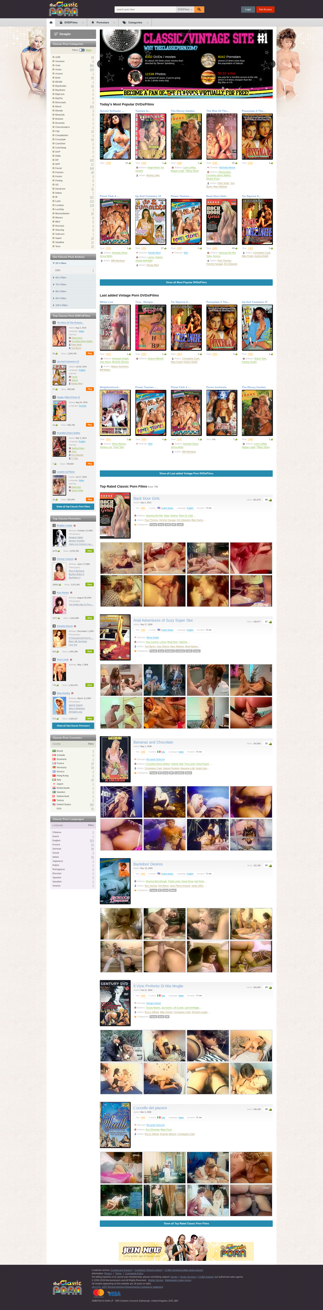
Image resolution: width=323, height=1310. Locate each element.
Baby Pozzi (166, 1129)
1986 (143, 752)
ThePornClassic (63, 9)
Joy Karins (166, 1007)
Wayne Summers (119, 366)
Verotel (174, 1277)
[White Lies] (115, 328)
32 (92, 779)
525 (92, 840)
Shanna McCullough (156, 881)
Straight (64, 34)
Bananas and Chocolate (153, 742)
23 (92, 767)
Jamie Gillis (197, 885)
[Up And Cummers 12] (150, 222)
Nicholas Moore (227, 167)
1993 (250, 163)
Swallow (170, 651)
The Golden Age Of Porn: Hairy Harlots (86, 604)
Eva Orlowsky (152, 1129)
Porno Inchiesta (216, 387)
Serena (216, 256)
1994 (143, 248)
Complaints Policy (134, 1273)
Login (248, 9)
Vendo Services (188, 1277)
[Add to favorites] (127, 116)
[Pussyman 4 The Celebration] (257, 136)
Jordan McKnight (144, 260)
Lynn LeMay (189, 167)
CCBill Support (205, 1277)
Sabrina (183, 642)
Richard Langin (199, 1012)
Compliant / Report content (148, 1270)
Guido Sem (201, 768)
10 (199, 94)
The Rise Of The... (217, 110)
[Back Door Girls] (221, 222)
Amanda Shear (119, 252)
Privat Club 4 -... (110, 196)
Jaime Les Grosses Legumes (82, 544)
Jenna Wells (106, 256)
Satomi (75, 380)
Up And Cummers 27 (255, 301)
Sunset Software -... (112, 110)
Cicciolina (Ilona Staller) (82, 341)
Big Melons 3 (74, 577)
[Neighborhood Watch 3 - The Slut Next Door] (115, 413)
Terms (118, 1273)
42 (92, 86)
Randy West (76, 383)
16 (92, 139)
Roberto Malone (168, 1134)
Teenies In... (143, 110)
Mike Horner (166, 1012)
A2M (168, 524)
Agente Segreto (76, 705)
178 (92, 205)
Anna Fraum (202, 764)
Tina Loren (189, 764)
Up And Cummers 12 (68, 361)
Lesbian (180, 651)
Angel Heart (153, 167)
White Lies (106, 301)
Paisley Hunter (249, 362)
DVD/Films (184, 9)
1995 (179, 248)
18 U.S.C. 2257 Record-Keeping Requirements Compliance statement (127, 1287)
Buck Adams (191, 646)
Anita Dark (76, 487)
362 (92, 65)
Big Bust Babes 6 (76, 574)
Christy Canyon (65, 559)
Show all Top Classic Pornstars (73, 725)
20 (92, 213)
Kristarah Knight (120, 358)
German (82, 406)
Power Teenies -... (182, 196)
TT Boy (74, 458)
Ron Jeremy (151, 885)
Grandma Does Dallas (68, 433)
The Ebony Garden (183, 110)
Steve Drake (152, 637)
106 (92, 69)
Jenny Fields (77, 490)
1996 (250, 354)
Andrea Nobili (261, 256)
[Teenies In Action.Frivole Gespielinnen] (150, 136)
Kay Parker (63, 592)
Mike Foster (247, 256)
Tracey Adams (153, 1007)
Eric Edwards (77, 455)
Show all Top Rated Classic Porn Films (186, 1223)
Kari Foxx (199, 881)
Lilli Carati (178, 1007)
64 (92, 77)
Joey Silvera (163, 646)
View (89, 551)
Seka (209, 256)
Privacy (108, 1273)
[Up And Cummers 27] (257, 328)
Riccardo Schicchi (155, 759)
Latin (180, 524)
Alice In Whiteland (77, 708)
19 (92, 57)
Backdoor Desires (148, 864)
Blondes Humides (77, 541)
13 (92, 131)
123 (92, 160)
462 (92, 804)
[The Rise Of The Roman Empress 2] (221, 136)
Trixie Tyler (118, 447)
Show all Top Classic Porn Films (73, 506)
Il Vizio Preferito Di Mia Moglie (158, 986)
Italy (163, 752)
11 (92, 189)
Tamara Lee (106, 447)
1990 (143, 163)
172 (92, 201)
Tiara (74, 451)
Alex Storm (105, 362)
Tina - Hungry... (145, 301)
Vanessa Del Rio (227, 252)
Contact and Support (121, 1270)
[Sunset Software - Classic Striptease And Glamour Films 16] (115, 136)
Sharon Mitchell (156, 358)
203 (92, 106)
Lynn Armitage (191, 1007)
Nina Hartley (63, 693)
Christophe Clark (261, 252)
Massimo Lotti (188, 768)
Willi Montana (118, 260)
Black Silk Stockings (78, 641)
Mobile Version (155, 1280)
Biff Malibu (105, 369)
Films (75, 50)
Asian (197, 651)
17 (92, 164)
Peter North (76, 344)
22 (92, 844)
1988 (108, 163)
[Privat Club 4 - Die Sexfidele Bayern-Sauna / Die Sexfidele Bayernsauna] (115, 222)
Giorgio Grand (153, 1003)
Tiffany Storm (192, 171)
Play (90, 353)
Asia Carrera (152, 642)
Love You (73, 645)
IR (160, 773)
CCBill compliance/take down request (184, 1270)
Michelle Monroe (120, 362)
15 (92, 246)
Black (188, 773)
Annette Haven (65, 626)
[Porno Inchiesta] (221, 413)
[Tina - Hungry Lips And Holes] (150, 328)
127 (92, 197)
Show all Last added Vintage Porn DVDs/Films (186, 473)
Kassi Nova (187, 881)
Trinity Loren (174, 881)
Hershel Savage (214, 264)
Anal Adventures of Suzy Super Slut (163, 620)
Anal (161, 524)
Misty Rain (172, 642)
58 (92, 848)
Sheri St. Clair (186, 515)
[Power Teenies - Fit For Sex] (186, 222)
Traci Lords (63, 659)
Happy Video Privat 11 (68, 397)
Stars (89, 50)
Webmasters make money (178, 1280)
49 (92, 172)
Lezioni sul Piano (66, 472)
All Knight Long (75, 712)
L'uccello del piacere (150, 1108)
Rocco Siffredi (152, 1012)
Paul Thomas (224, 260)
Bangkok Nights (76, 537)
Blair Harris (197, 520)
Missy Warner (119, 444)
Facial (153, 524)
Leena (74, 377)
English (82, 370)
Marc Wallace (220, 186)
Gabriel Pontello (171, 768)
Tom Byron (76, 348)
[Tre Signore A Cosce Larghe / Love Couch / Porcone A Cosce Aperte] (257, 222)
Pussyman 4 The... (253, 110)
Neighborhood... (110, 387)
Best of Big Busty (76, 571)
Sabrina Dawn (78, 448)
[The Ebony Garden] (186, 136)
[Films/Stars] (82, 50)
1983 (214, 248)
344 (92, 168)
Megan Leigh (177, 171)
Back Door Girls (216, 196)
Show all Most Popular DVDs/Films (186, 282)
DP (173, 524)
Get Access (265, 9)
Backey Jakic (153, 175)
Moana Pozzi (213, 178)
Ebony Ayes (77, 338)
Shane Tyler (260, 358)
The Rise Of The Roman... (70, 322)
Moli (186, 252)
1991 (108, 354)
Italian (81, 331)
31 (92, 808)
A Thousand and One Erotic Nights (84, 638)
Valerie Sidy (177, 764)
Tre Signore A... (251, 196)
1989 (143, 1117)
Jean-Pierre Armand (180, 885)
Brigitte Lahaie (64, 525)
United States (167, 508)
